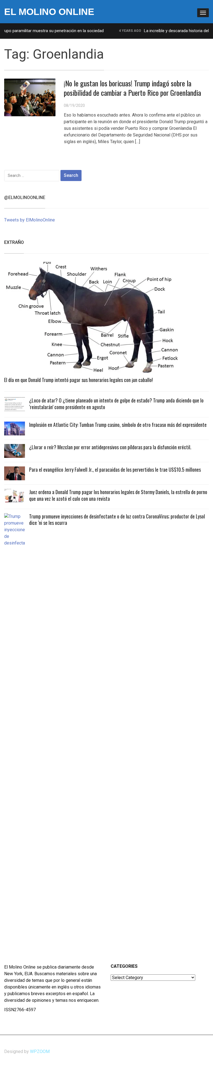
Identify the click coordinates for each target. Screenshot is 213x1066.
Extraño (14, 242)
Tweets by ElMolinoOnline (29, 220)
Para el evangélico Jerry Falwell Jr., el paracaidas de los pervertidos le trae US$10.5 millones (115, 469)
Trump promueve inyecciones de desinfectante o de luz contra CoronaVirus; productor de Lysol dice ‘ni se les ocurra (117, 519)
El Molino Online (49, 11)
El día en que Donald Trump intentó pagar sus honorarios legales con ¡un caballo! (78, 379)
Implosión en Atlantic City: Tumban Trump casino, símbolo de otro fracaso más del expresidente (118, 424)
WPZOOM (40, 1051)
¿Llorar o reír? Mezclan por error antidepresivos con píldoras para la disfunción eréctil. (110, 447)
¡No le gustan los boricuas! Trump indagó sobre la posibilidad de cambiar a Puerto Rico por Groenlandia (132, 88)
